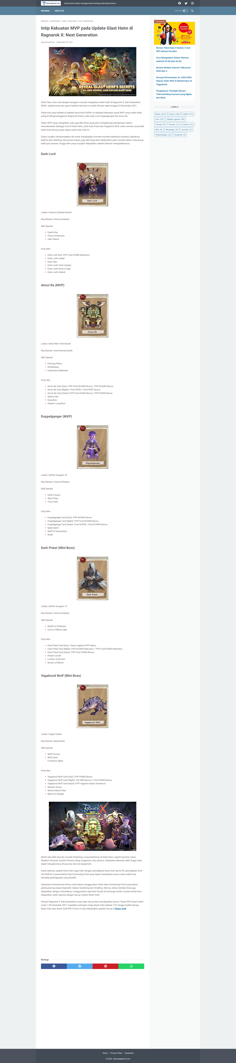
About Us (59, 11)
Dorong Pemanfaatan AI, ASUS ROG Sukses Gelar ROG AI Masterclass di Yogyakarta (174, 81)
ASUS (188, 114)
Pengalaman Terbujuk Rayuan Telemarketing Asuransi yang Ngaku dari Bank (174, 94)
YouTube (186, 130)
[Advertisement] (92, 936)
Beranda (45, 11)
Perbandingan (163, 135)
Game (174, 114)
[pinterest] (105, 966)
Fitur (159, 119)
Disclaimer (129, 1053)
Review (174, 124)
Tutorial (160, 124)
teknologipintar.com (121, 1059)
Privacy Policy (116, 1053)
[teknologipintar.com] (52, 3)
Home (105, 1053)
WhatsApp (172, 130)
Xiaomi (188, 124)
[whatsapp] (131, 966)
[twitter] (186, 3)
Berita (160, 114)
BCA (158, 130)
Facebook (180, 135)
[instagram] (192, 3)
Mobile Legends (176, 119)
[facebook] (179, 3)
